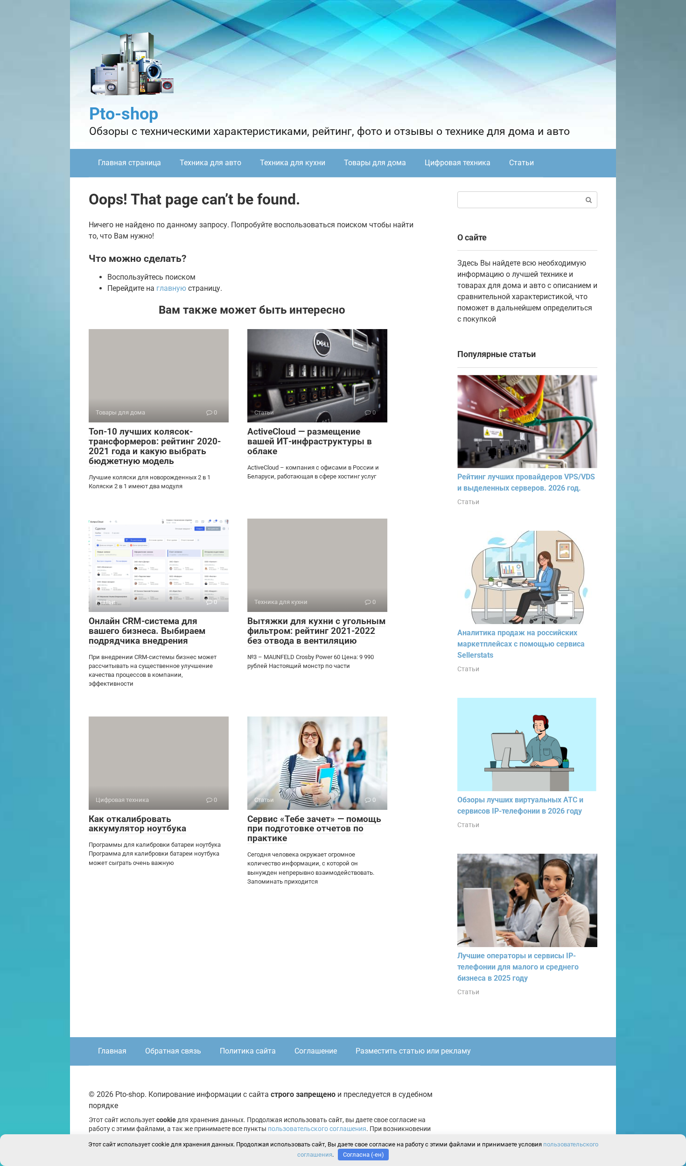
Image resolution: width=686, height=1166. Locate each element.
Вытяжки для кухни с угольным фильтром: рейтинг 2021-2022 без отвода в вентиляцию (316, 631)
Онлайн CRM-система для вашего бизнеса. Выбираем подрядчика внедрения (147, 631)
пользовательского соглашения (317, 1129)
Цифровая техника (457, 162)
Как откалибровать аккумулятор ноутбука (137, 824)
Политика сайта (248, 1051)
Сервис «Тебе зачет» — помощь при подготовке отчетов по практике (314, 829)
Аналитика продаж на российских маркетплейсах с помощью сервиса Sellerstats (521, 644)
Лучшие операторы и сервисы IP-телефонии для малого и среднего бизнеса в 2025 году (518, 967)
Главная (112, 1051)
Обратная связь (173, 1051)
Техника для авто (210, 162)
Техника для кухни (292, 162)
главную (171, 288)
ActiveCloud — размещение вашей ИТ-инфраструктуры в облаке (309, 441)
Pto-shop (123, 114)
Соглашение (315, 1051)
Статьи (521, 162)
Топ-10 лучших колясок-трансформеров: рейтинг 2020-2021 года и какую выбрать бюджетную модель (155, 446)
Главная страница (129, 162)
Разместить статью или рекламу (413, 1051)
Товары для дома (375, 162)
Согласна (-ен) (363, 1154)
